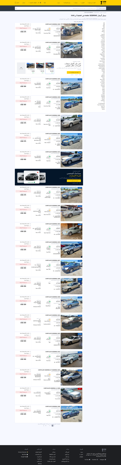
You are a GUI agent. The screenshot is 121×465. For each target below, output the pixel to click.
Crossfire (103, 47)
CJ (104, 32)
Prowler (103, 86)
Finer (104, 62)
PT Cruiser (102, 82)
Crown (103, 48)
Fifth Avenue (102, 61)
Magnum (103, 76)
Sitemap (40, 463)
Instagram (102, 459)
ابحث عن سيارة (74, 180)
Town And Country (101, 104)
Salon (103, 93)
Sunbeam (103, 100)
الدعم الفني (39, 461)
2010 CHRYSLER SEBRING (52, 152)
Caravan (103, 34)
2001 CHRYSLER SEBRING (52, 187)
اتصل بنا (81, 454)
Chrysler (103, 37)
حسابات (53, 452)
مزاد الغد (67, 456)
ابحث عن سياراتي (74, 72)
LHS (104, 72)
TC (104, 102)
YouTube (87, 459)
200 (104, 23)
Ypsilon (103, 109)
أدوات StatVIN (52, 454)
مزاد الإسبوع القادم (65, 461)
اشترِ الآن (67, 452)
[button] (101, 8)
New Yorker (102, 79)
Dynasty (103, 55)
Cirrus (103, 38)
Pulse (103, 87)
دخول (18, 2)
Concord (103, 40)
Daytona (103, 49)
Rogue (103, 89)
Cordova (103, 45)
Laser (103, 73)
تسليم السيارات (52, 459)
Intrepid (103, 71)
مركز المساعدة (38, 454)
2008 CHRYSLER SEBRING (52, 24)
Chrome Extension (22, 452)
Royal (103, 90)
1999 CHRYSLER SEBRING (52, 278)
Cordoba (103, 44)
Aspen (103, 30)
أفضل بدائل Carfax (51, 461)
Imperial (103, 69)
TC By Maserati (101, 103)
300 (104, 24)
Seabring (103, 96)
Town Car (103, 106)
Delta (104, 51)
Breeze (103, 31)
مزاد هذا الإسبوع (65, 459)
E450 (104, 56)
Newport (103, 80)
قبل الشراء (39, 456)
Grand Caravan (102, 64)
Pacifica (103, 83)
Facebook (94, 459)
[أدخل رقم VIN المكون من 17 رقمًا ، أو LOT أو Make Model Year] (16, 8)
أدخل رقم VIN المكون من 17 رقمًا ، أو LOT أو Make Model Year (84, 8)
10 (45, 425)
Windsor (103, 107)
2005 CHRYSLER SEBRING (52, 78)
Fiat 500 (103, 59)
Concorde (103, 41)
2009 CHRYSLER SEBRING (52, 242)
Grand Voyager (102, 68)
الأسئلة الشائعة (38, 452)
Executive (103, 58)
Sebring (103, 97)
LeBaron (103, 75)
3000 (104, 25)
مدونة (58, 2)
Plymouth (103, 85)
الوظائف (81, 456)
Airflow (103, 28)
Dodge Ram (102, 54)
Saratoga (103, 95)
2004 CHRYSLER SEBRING (52, 223)
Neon (104, 78)
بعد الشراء (39, 459)
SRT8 (103, 92)
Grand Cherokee (101, 65)
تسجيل (23, 2)
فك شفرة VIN (52, 456)
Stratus (103, 99)
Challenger (102, 35)
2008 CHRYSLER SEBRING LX (52, 388)
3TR (104, 27)
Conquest (103, 42)
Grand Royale (102, 66)
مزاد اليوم (67, 454)
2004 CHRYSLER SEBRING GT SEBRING (49, 370)
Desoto (103, 52)
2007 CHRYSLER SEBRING (52, 42)
